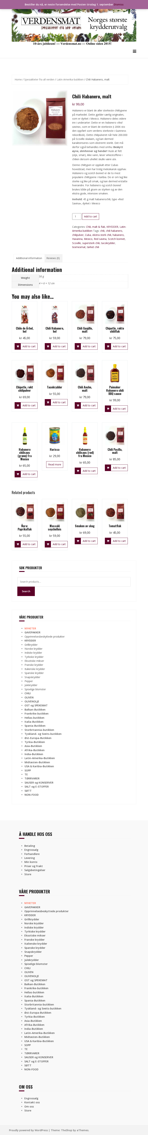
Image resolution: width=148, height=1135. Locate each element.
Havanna (77, 239)
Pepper (29, 681)
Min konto (30, 862)
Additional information (29, 258)
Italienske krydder (35, 669)
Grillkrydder (31, 644)
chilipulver (78, 235)
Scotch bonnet (116, 239)
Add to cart (90, 216)
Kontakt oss (32, 1102)
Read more (54, 464)
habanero (118, 235)
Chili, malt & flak (95, 226)
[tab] (29, 258)
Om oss (29, 1106)
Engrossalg (31, 849)
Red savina (100, 239)
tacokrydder (108, 243)
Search (26, 591)
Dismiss (118, 4)
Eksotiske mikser (34, 661)
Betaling (29, 845)
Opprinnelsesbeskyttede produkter (45, 636)
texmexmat (79, 247)
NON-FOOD (32, 794)
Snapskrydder (32, 677)
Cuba (88, 235)
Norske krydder (33, 648)
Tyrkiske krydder (34, 657)
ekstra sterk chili (101, 235)
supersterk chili (91, 243)
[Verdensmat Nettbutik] (74, 24)
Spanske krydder (34, 673)
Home (18, 79)
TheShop (66, 1130)
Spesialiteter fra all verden (39, 79)
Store (27, 874)
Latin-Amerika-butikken (70, 79)
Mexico (88, 239)
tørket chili (93, 247)
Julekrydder (31, 685)
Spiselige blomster (35, 689)
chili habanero (114, 230)
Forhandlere (32, 854)
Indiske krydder (33, 652)
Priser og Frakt (33, 866)
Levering (29, 858)
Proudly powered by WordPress (28, 1130)
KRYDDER (112, 226)
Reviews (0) (53, 258)
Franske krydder (34, 665)
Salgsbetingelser (34, 870)
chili (102, 230)
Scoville (76, 243)
